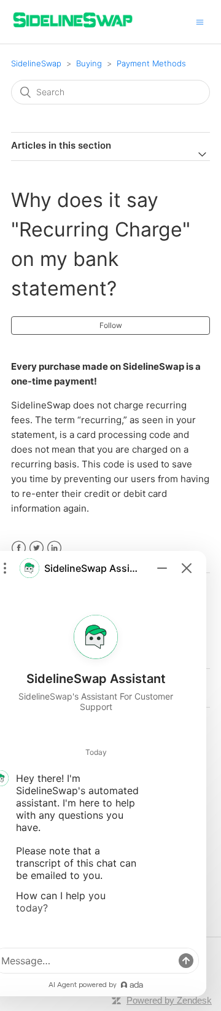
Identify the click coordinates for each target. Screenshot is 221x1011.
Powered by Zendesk (169, 1000)
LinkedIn (54, 548)
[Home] (72, 28)
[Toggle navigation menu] (200, 22)
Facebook (18, 548)
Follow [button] (110, 325)
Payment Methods (151, 63)
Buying (89, 63)
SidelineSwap (36, 63)
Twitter (36, 548)
